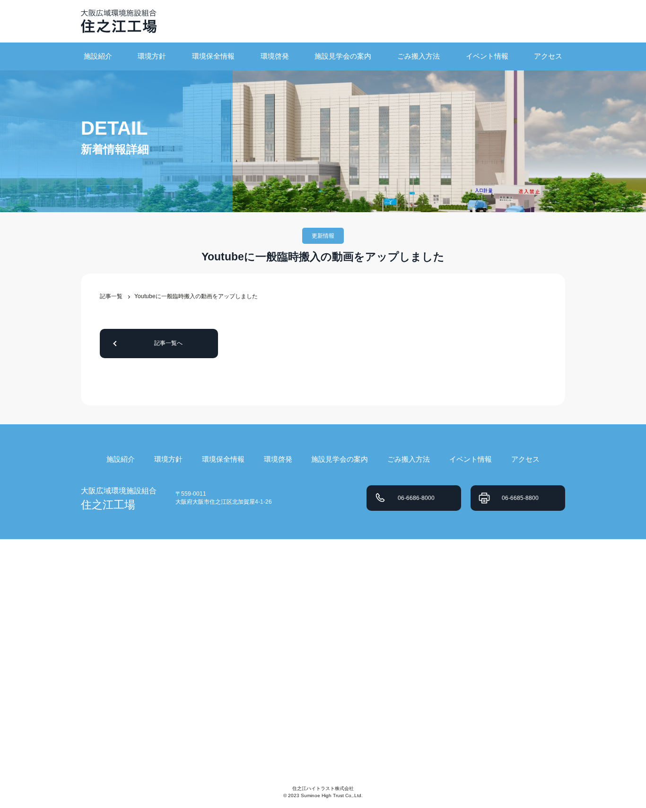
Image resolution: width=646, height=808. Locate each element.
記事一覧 (111, 296)
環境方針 (152, 56)
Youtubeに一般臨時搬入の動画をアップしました (196, 296)
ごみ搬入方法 (418, 56)
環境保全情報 (213, 56)
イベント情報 (487, 56)
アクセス (548, 56)
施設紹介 (98, 56)
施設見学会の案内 (342, 56)
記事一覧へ (168, 343)
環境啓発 (275, 56)
